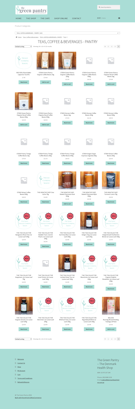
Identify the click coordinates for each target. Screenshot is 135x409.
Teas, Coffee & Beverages (30, 37)
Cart (18, 375)
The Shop (31, 18)
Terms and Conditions (24, 378)
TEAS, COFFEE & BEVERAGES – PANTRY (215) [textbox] (67, 33)
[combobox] (67, 33)
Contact (76, 18)
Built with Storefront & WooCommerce (28, 398)
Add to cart (45, 82)
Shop (19, 367)
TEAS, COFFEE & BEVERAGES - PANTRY (51, 37)
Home (19, 18)
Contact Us (21, 363)
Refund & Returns (23, 382)
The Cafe (45, 18)
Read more (24, 82)
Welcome (20, 359)
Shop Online (61, 18)
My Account (21, 371)
